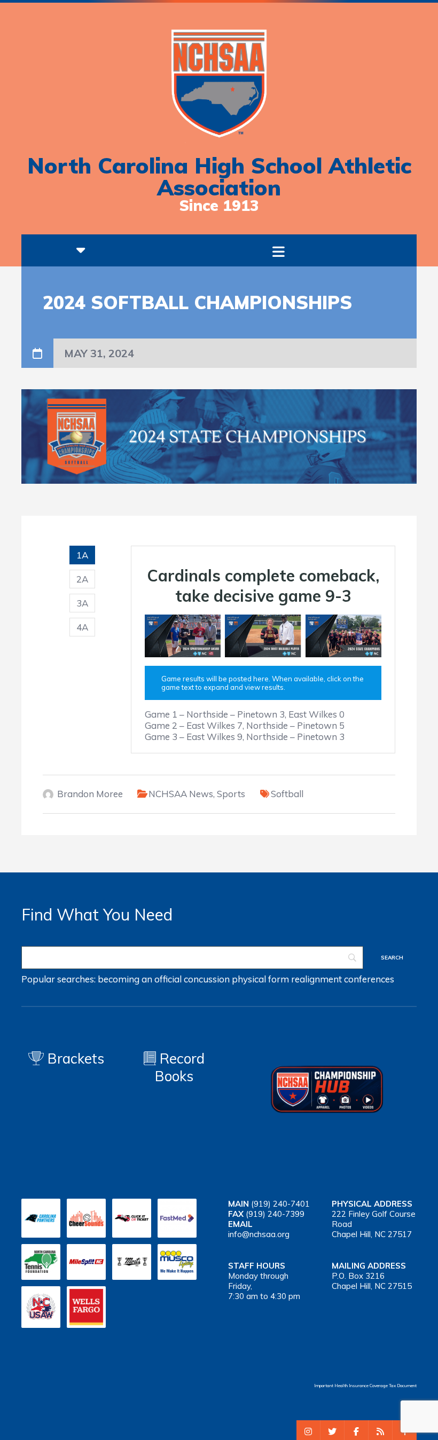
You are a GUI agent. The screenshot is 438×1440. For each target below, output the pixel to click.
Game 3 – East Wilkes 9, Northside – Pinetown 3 (245, 736)
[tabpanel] (263, 650)
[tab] (82, 555)
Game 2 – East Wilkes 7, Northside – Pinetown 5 (245, 725)
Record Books (180, 1067)
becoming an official (140, 979)
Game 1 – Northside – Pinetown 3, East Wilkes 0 (245, 714)
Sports (231, 793)
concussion (207, 979)
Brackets (74, 1058)
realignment (316, 979)
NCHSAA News (180, 793)
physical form (260, 979)
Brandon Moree (90, 793)
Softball (287, 793)
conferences (369, 979)
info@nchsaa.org (259, 1234)
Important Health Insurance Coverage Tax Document (365, 1385)
